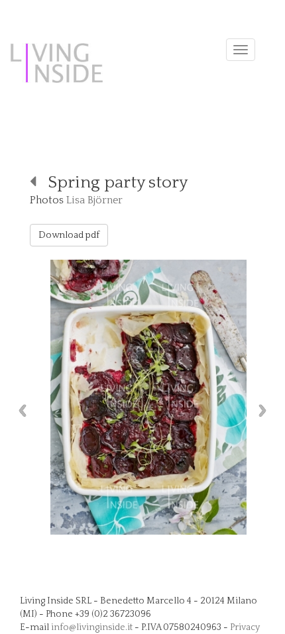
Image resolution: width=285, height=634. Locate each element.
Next (265, 410)
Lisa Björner (94, 200)
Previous (19, 410)
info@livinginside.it (92, 627)
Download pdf (68, 235)
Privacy (245, 627)
